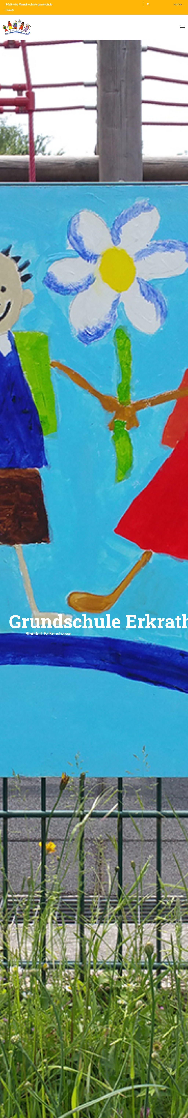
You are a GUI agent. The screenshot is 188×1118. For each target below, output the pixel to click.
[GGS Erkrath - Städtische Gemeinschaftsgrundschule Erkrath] (17, 29)
